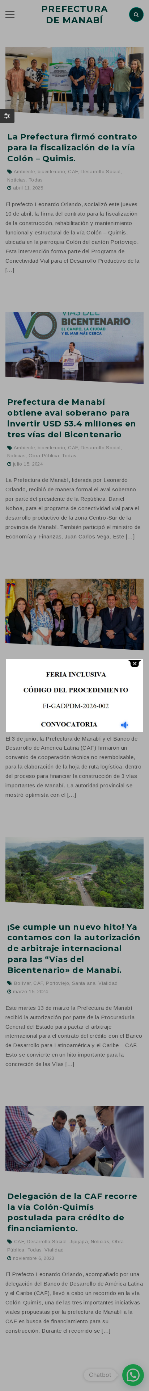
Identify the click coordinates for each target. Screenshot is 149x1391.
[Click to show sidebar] (7, 116)
